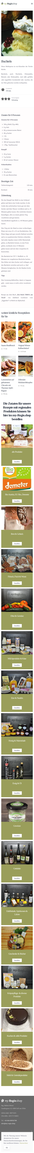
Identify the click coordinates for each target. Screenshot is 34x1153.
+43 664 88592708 (10, 1120)
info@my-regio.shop (8, 1123)
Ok (7, 1148)
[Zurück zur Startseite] (9, 3)
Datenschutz (24, 1143)
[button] (32, 3)
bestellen (17, 462)
